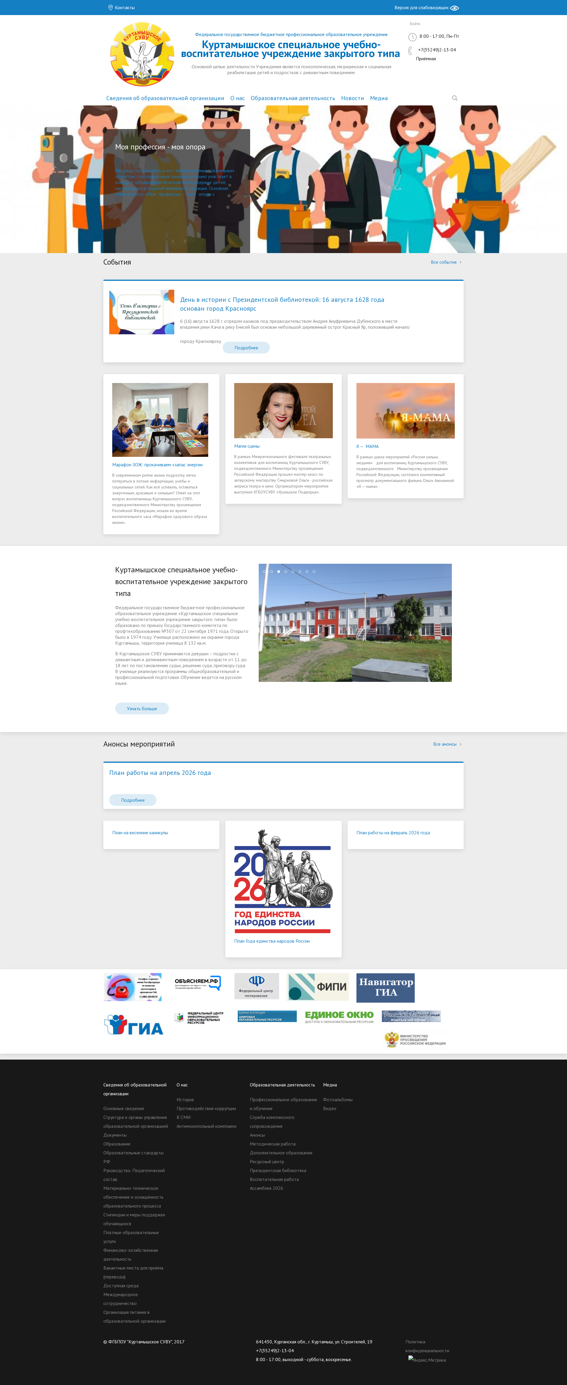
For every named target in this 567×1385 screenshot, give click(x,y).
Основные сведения (123, 1108)
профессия (169, 194)
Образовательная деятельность (293, 98)
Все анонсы (445, 744)
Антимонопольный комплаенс (207, 1126)
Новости (352, 98)
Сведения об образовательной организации (165, 98)
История (185, 1099)
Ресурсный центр (267, 1161)
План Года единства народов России (272, 941)
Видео (329, 1108)
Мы (119, 170)
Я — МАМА (367, 446)
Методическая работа (273, 1144)
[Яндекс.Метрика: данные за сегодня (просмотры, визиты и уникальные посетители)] (427, 1359)
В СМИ (183, 1117)
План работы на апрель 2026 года (160, 772)
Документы (115, 1135)
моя (191, 194)
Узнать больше (142, 708)
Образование (117, 1144)
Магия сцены (247, 446)
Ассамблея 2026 (266, 1188)
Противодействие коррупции (206, 1108)
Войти (415, 23)
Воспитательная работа (274, 1179)
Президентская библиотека (278, 1170)
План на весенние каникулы (140, 832)
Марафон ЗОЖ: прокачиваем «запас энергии (157, 464)
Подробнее (246, 348)
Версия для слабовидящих (422, 7)
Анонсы (257, 1135)
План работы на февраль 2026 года (393, 832)
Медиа (379, 98)
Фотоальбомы (338, 1099)
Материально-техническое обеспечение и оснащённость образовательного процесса (133, 1197)
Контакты (124, 7)
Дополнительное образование (281, 1153)
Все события (444, 262)
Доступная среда (121, 1285)
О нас (237, 98)
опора (205, 194)
